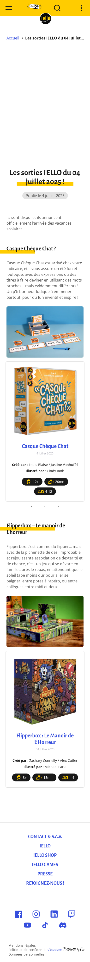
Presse (45, 874)
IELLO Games (45, 864)
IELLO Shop (45, 855)
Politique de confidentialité (30, 949)
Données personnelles (26, 954)
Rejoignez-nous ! (45, 883)
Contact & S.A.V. (45, 836)
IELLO (45, 846)
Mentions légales (22, 945)
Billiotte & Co (73, 949)
